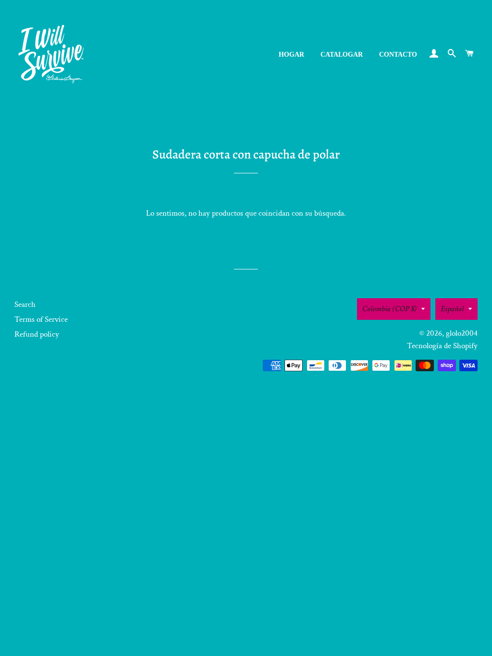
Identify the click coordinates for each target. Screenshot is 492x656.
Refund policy (36, 334)
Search (25, 304)
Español (452, 309)
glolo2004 (462, 333)
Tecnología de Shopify (442, 345)
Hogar (291, 54)
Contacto (398, 54)
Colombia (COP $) (389, 309)
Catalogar (341, 54)
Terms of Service (41, 319)
